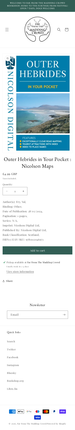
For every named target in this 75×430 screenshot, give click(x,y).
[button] (7, 29)
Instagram (13, 365)
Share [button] (9, 281)
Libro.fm (12, 388)
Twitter (11, 349)
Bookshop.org (15, 380)
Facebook (12, 357)
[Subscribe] (64, 315)
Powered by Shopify (56, 423)
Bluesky (11, 373)
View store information (20, 271)
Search (11, 341)
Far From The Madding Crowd (31, 423)
